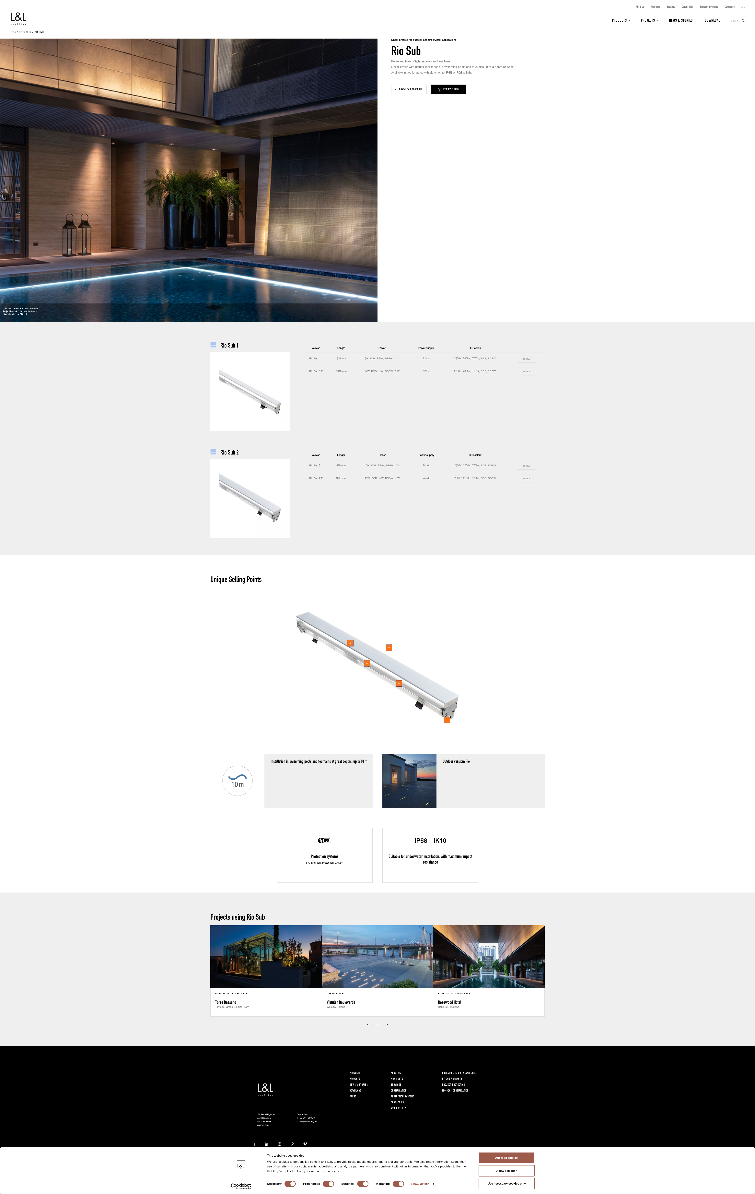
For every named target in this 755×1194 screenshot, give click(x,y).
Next (387, 1025)
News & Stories (681, 20)
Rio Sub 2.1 (316, 465)
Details (526, 359)
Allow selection (506, 1170)
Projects (648, 20)
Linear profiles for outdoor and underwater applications (423, 40)
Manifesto (655, 6)
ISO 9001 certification (455, 1090)
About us (640, 6)
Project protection (453, 1084)
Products (619, 20)
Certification (687, 6)
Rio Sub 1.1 (316, 358)
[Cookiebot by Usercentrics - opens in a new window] (241, 1186)
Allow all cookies (506, 1157)
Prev (368, 1025)
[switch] (328, 1184)
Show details (420, 1184)
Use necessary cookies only (507, 1183)
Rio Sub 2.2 (316, 478)
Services (671, 6)
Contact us (730, 6)
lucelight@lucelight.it (308, 1121)
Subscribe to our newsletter (459, 1072)
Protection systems (709, 6)
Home (13, 32)
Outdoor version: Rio (456, 761)
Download (713, 20)
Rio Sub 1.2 (316, 371)
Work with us (399, 1108)
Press (353, 1096)
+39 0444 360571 (306, 1118)
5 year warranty (452, 1078)
